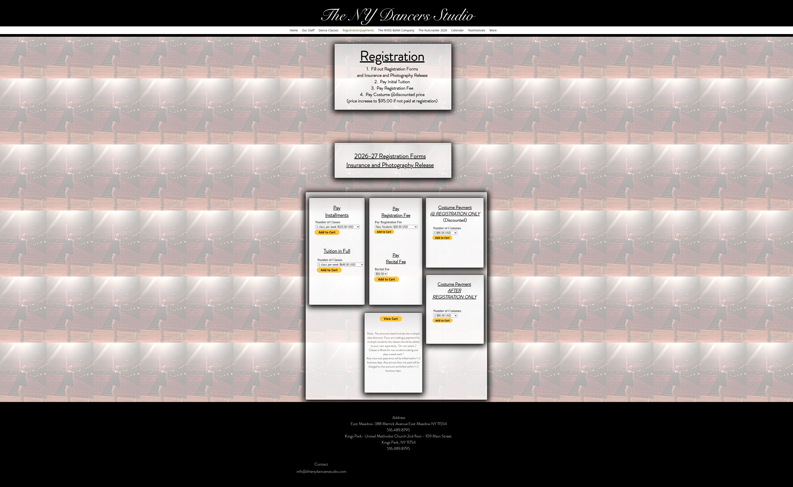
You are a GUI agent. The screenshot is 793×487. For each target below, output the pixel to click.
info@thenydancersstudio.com (321, 471)
